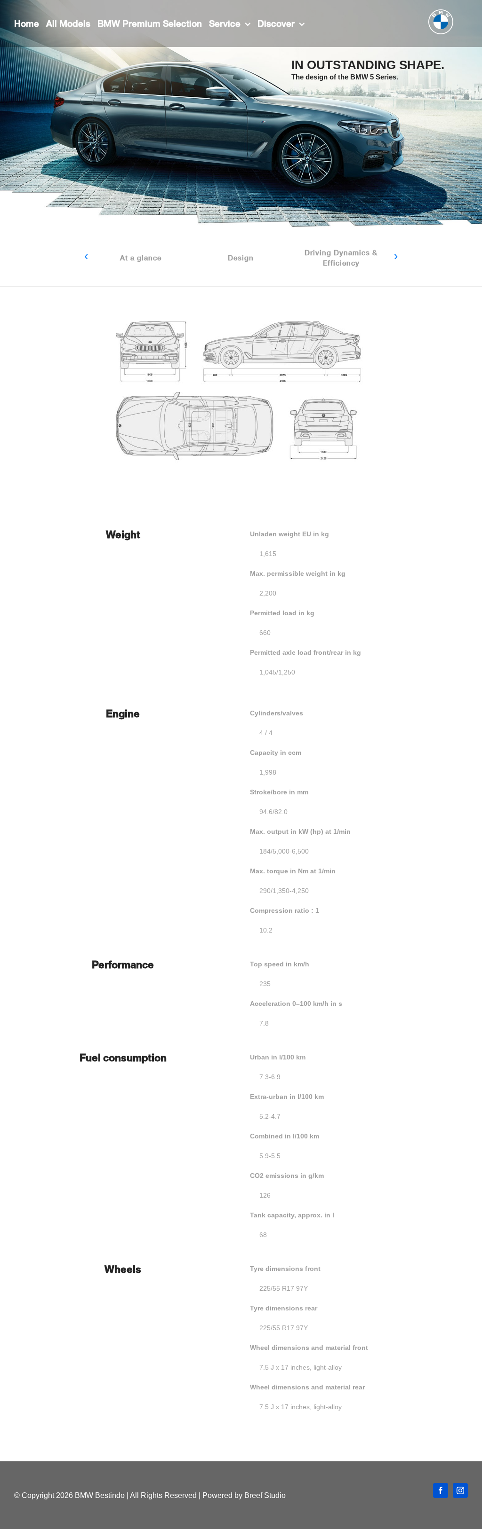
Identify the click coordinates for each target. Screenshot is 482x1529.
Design (241, 257)
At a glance (140, 257)
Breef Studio (265, 1495)
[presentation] (86, 257)
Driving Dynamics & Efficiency (341, 257)
